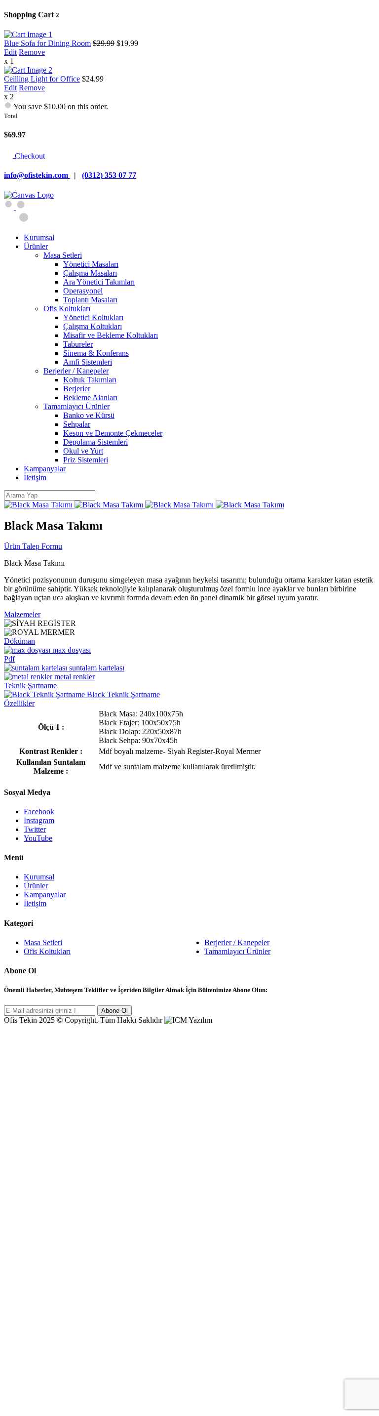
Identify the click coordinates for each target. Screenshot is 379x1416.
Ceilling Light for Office (42, 79)
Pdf (9, 659)
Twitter (35, 829)
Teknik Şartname (30, 685)
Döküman (19, 641)
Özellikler (19, 703)
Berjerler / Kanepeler (236, 942)
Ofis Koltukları (47, 951)
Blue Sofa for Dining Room (47, 43)
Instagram (39, 820)
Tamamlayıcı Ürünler (237, 951)
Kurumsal (39, 877)
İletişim (35, 903)
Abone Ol (114, 1010)
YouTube (38, 838)
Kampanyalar (45, 894)
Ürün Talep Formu (33, 546)
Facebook (39, 811)
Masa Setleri (43, 942)
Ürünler (36, 885)
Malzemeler (22, 614)
